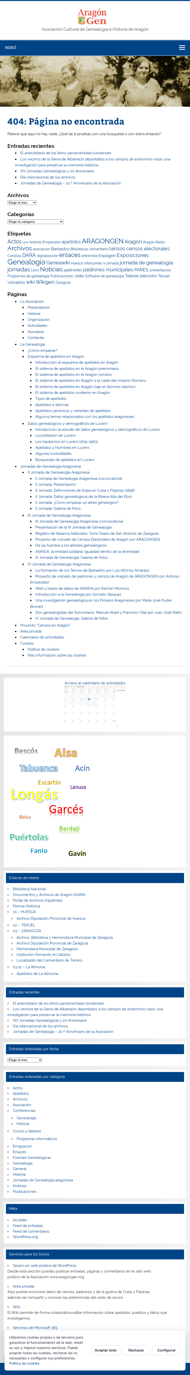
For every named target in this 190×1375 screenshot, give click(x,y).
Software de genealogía (104, 276)
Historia (34, 313)
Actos (14, 241)
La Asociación (32, 301)
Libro (35, 270)
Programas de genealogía (28, 276)
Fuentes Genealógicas (32, 1157)
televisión (148, 276)
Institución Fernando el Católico (44, 954)
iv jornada (111, 263)
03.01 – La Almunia (29, 967)
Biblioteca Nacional (29, 889)
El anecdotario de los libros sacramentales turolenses (65, 153)
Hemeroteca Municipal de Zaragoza (47, 949)
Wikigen (45, 282)
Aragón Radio (154, 242)
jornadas (18, 269)
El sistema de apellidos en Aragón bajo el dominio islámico (85, 386)
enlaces (70, 255)
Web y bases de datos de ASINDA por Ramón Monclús (82, 588)
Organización (39, 319)
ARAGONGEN (103, 241)
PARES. (141, 269)
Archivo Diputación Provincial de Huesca (51, 918)
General (19, 1169)
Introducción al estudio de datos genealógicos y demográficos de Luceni (97, 429)
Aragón (133, 241)
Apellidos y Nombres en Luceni (62, 447)
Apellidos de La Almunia (37, 973)
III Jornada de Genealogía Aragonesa (59, 515)
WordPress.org (25, 1237)
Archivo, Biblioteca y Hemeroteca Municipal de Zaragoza (65, 937)
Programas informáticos (37, 1139)
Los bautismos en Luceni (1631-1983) (66, 441)
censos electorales (148, 249)
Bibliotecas (79, 249)
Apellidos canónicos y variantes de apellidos (73, 410)
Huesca (77, 263)
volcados (16, 282)
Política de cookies (43, 649)
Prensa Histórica (26, 906)
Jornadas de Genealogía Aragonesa (50, 466)
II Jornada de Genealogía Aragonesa (59, 472)
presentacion (160, 270)
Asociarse (36, 332)
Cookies (27, 643)
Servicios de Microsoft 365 (35, 1327)
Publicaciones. (62, 276)
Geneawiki (58, 263)
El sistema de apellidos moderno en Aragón (72, 392)
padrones (73, 269)
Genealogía (26, 261)
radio (79, 276)
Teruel (163, 276)
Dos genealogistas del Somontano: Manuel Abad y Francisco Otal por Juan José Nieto (108, 612)
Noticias (51, 269)
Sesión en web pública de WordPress (44, 1265)
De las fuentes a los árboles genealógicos (71, 545)
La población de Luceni (55, 435)
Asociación (22, 1105)
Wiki (16, 1307)
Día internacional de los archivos (47, 177)
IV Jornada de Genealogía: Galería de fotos (71, 618)
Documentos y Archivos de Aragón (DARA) (49, 894)
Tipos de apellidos (50, 398)
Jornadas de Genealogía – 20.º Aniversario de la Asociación (70, 183)
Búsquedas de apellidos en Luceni (64, 460)
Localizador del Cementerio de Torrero (49, 960)
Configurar (166, 1350)
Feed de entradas (28, 1225)
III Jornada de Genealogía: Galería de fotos (71, 557)
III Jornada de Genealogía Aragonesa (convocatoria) (79, 521)
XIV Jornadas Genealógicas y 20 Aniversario (57, 171)
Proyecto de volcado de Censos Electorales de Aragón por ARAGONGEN (97, 539)
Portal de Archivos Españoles (37, 900)
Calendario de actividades (42, 637)
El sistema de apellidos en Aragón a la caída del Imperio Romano (90, 380)
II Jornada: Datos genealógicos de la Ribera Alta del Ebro (83, 496)
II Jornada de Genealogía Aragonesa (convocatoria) (78, 478)
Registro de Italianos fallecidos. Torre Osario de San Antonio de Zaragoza (97, 533)
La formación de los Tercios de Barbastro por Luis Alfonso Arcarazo (92, 570)
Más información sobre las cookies (57, 655)
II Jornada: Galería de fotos (58, 508)
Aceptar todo (106, 1350)
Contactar (36, 337)
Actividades (37, 325)
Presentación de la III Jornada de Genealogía (73, 527)
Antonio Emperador (45, 242)
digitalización (47, 256)
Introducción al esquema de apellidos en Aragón (77, 362)
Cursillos (14, 256)
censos (117, 249)
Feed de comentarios (31, 1231)
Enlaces (19, 1152)
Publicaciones (24, 1191)
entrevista (89, 256)
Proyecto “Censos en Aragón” (45, 625)
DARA (29, 255)
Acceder (20, 1220)
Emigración (22, 1146)
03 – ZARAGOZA (27, 931)
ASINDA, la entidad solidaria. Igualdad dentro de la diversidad (87, 551)
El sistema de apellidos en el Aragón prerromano (77, 368)
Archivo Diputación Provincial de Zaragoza (52, 943)
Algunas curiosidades (53, 453)
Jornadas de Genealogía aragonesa (43, 1180)
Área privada (31, 631)
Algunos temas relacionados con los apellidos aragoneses (84, 416)
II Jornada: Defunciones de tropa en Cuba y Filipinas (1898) (85, 490)
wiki (30, 282)
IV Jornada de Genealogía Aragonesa (59, 564)
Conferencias (24, 1110)
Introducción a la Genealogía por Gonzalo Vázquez (78, 594)
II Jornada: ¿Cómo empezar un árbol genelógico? (77, 502)
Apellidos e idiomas (52, 405)
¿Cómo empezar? (42, 350)
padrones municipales (108, 270)
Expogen (107, 255)
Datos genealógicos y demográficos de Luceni (67, 423)
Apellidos (21, 1093)
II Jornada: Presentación (55, 484)
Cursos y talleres (27, 1131)
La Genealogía (32, 344)
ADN (25, 242)
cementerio (98, 249)
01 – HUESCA (24, 912)
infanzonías (93, 263)
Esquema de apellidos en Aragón (56, 356)
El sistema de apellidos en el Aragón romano (73, 374)
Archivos (19, 248)
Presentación (39, 307)
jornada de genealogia (146, 262)
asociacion (41, 249)
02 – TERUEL (24, 925)
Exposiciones (133, 255)
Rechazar (136, 1350)
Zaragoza (63, 282)
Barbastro (60, 248)
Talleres (132, 276)
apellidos (71, 241)
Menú (10, 47)
